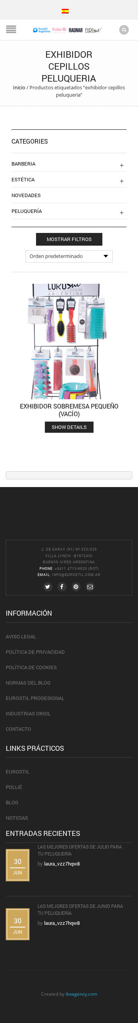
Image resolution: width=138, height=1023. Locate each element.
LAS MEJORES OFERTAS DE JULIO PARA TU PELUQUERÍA (80, 850)
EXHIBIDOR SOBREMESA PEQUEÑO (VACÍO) (69, 410)
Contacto (18, 728)
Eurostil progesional (35, 698)
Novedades (26, 195)
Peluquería (27, 211)
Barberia (23, 163)
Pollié (14, 787)
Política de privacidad (35, 651)
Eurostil (18, 771)
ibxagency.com (81, 994)
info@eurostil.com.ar (76, 575)
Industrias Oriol (28, 713)
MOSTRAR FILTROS (69, 239)
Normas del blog (28, 682)
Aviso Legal (21, 636)
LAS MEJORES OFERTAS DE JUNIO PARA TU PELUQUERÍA (80, 909)
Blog (12, 802)
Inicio (19, 87)
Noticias (17, 817)
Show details (69, 427)
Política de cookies (31, 667)
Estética (23, 179)
